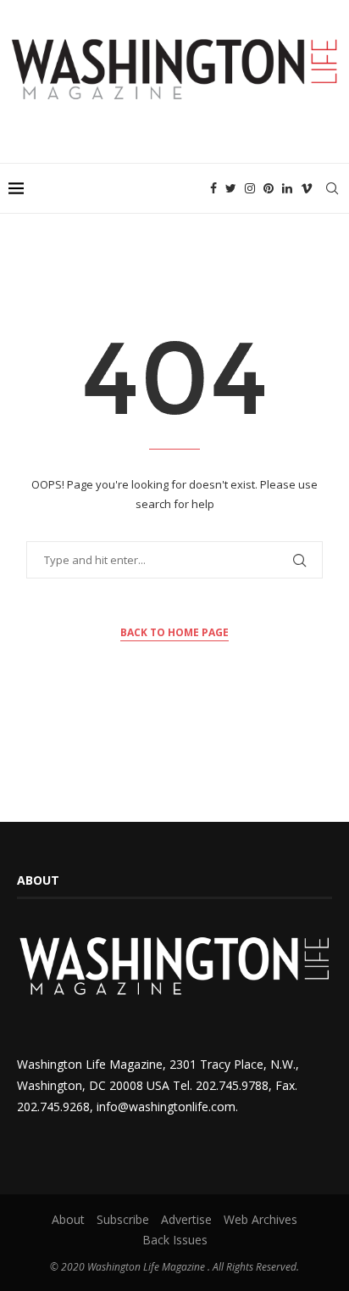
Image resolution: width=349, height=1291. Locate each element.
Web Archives (260, 1219)
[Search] (332, 188)
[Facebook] (213, 188)
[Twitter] (230, 188)
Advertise (186, 1219)
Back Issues (175, 1240)
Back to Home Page (174, 632)
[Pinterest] (268, 188)
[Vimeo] (307, 188)
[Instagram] (250, 188)
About (68, 1219)
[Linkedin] (287, 188)
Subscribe (123, 1219)
